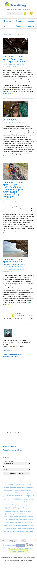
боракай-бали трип (21, 484)
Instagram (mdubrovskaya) (10, 356)
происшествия (20, 519)
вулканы (15, 490)
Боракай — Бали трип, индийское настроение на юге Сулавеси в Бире (14, 263)
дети (17, 493)
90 (18, 318)
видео (10, 487)
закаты (25, 499)
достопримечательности (15, 495)
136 (32, 318)
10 (25, 316)
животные (11, 499)
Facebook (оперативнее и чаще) (12, 354)
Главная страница (8, 34)
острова (9, 510)
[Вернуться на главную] (18, 6)
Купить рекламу (18, 551)
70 (12, 318)
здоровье (13, 502)
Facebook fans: (20, 545)
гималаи (22, 490)
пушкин (29, 519)
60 (10, 318)
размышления (9, 522)
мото (14, 508)
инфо (26, 501)
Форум (18, 26)
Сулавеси (18, 64)
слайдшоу (11, 525)
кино (21, 505)
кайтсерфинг (15, 505)
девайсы (11, 493)
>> (28, 318)
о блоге (25, 508)
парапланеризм (18, 511)
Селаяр (5, 201)
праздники (28, 516)
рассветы (18, 522)
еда (5, 499)
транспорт (25, 525)
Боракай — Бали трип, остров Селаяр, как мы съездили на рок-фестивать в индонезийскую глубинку (13, 189)
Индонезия (12, 64)
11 (11, 271)
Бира (23, 200)
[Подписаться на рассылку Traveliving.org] (31, 14)
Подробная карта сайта (12, 450)
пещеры (27, 514)
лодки (26, 505)
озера (30, 508)
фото (12, 528)
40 (4, 318)
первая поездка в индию (13, 514)
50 (7, 318)
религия (29, 522)
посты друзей (19, 516)
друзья (30, 495)
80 (15, 318)
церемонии (30, 528)
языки (31, 531)
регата (24, 522)
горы (28, 489)
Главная (7, 21)
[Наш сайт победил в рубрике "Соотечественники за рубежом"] (30, 545)
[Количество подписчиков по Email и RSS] (9, 545)
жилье (19, 498)
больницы (10, 484)
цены (23, 528)
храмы (18, 528)
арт (6, 484)
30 (32, 316)
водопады (8, 490)
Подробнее (6, 350)
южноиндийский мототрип (19, 531)
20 (29, 316)
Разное (11, 122)
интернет (19, 502)
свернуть (13, 446)
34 (23, 122)
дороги (30, 492)
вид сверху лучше (21, 487)
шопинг (6, 531)
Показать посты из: (8, 461)
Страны (19, 21)
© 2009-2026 (24, 560)
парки (25, 511)
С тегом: (5, 467)
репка (6, 525)
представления (9, 519)
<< (4, 316)
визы (31, 487)
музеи (19, 508)
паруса (30, 511)
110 (24, 318)
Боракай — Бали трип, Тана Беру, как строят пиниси (14, 59)
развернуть (6, 446)
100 (21, 318)
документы (23, 493)
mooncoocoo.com (17, 436)
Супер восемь (11, 119)
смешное (17, 525)
